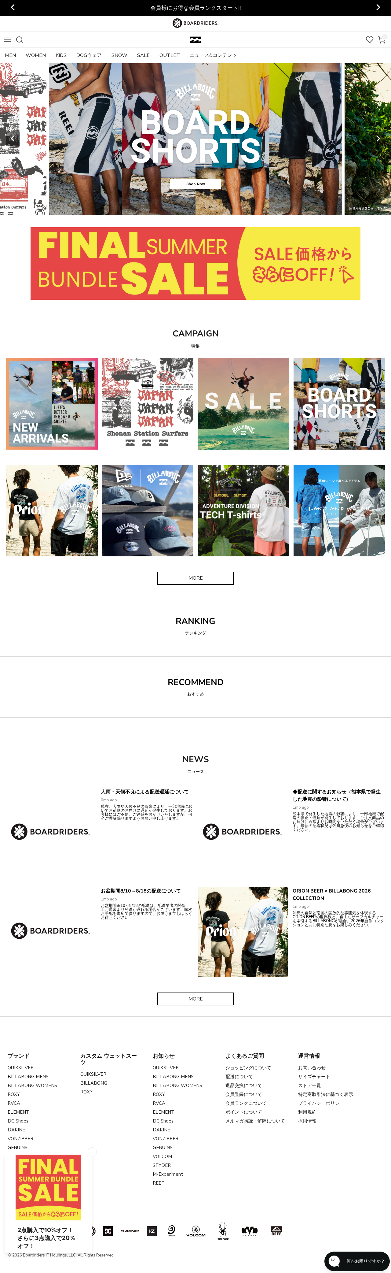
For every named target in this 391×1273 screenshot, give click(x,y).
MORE (195, 578)
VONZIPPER (20, 1139)
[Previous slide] (13, 8)
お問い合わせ (312, 1068)
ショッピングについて (248, 1068)
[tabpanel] (195, 139)
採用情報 (307, 1121)
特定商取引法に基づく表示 (325, 1094)
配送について (239, 1077)
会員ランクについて (246, 1103)
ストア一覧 (309, 1085)
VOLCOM (162, 1156)
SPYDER (162, 1165)
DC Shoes (18, 1121)
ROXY (14, 1094)
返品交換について (243, 1085)
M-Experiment (168, 1174)
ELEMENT (18, 1112)
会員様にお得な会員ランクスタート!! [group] (195, 8)
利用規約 (307, 1112)
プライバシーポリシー (321, 1103)
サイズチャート (314, 1077)
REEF (158, 1183)
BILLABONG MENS (28, 1077)
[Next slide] (378, 8)
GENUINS (163, 1148)
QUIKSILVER (21, 1068)
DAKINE (16, 1130)
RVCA (14, 1103)
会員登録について (243, 1094)
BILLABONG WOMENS (32, 1085)
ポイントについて (243, 1112)
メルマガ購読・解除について (255, 1121)
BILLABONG (93, 1083)
